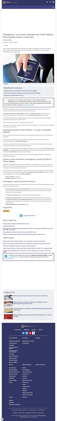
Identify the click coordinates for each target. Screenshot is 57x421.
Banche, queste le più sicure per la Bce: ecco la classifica (30, 295)
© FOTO (5, 84)
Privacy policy (40, 412)
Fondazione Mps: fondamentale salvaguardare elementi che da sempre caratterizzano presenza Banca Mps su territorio (28, 229)
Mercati (11, 364)
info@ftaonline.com (15, 257)
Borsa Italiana (26, 370)
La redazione (17, 329)
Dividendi (11, 378)
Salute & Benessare (27, 392)
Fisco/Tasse (25, 382)
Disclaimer (15, 412)
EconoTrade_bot (8, 258)
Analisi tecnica (13, 343)
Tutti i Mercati (12, 367)
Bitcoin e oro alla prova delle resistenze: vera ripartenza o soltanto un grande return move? (27, 243)
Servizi (11, 397)
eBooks (11, 400)
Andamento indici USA (9, 226)
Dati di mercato (23, 417)
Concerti (24, 376)
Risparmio (6, 211)
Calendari (11, 345)
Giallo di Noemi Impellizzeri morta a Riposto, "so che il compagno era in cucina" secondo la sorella (27, 251)
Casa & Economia (27, 372)
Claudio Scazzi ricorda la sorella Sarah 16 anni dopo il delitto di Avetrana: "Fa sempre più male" (28, 248)
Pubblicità (26, 329)
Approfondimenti (26, 364)
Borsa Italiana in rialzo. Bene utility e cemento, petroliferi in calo (19, 232)
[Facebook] (23, 333)
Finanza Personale (27, 380)
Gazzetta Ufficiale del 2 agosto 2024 (13, 113)
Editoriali (38, 338)
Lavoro (24, 384)
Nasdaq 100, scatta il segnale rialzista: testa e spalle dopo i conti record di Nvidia (24, 241)
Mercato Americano (14, 372)
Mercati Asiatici (13, 358)
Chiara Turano (8, 40)
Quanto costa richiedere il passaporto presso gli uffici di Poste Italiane (22, 93)
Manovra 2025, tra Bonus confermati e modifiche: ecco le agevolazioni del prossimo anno (30, 302)
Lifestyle (24, 388)
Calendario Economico (28, 341)
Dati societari (22, 412)
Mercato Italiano (13, 362)
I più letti (24, 397)
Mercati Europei (13, 360)
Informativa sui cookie (31, 412)
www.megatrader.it (29, 105)
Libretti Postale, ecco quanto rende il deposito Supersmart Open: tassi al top (32, 309)
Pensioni (24, 390)
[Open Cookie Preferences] (2, 419)
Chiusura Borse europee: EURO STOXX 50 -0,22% (16, 223)
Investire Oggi (12, 380)
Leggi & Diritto (26, 386)
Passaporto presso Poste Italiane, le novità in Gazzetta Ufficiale (20, 90)
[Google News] (33, 333)
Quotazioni (25, 338)
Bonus (24, 367)
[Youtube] (30, 333)
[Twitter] (26, 333)
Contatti (33, 329)
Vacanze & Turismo (27, 394)
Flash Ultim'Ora (13, 338)
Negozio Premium (40, 364)
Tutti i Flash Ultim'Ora (14, 341)
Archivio (40, 329)
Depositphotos (42, 415)
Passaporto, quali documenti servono (14, 95)
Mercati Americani (13, 356)
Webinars (11, 402)
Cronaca (24, 378)
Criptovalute (25, 343)
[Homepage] (10, 2)
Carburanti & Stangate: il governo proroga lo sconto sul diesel (19, 246)
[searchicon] (53, 7)
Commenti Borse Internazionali (13, 351)
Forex (10, 382)
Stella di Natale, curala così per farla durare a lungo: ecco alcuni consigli (32, 315)
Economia (11, 354)
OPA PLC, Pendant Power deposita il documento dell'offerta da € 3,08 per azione (24, 234)
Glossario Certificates (14, 404)
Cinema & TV (25, 374)
